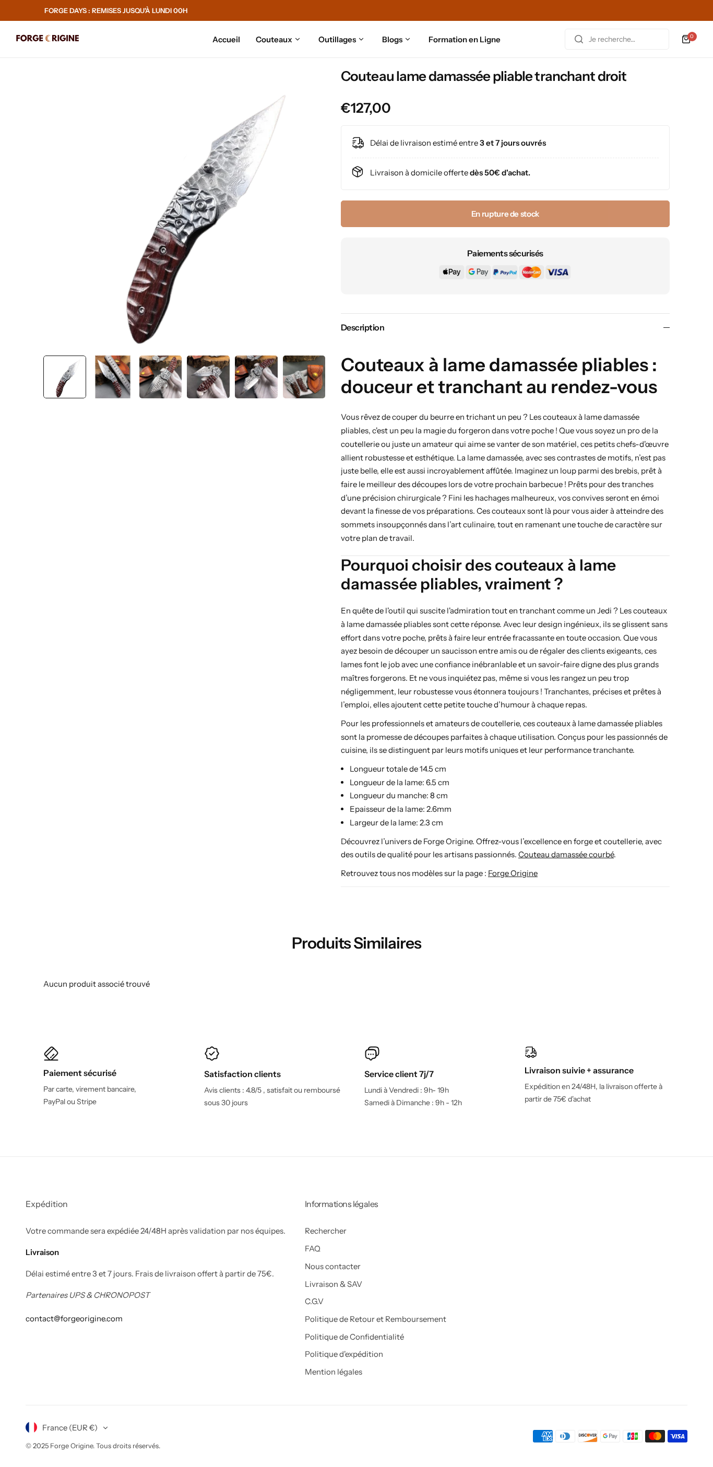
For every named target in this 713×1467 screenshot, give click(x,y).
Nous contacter (333, 1266)
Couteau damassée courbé (566, 854)
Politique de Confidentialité (354, 1337)
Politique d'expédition (344, 1354)
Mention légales (333, 1372)
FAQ (312, 1248)
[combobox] (617, 39)
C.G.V (314, 1301)
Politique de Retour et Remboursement (375, 1319)
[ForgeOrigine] (47, 39)
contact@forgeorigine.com (74, 1318)
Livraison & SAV (333, 1284)
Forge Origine (513, 873)
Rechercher (326, 1231)
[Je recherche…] (578, 39)
